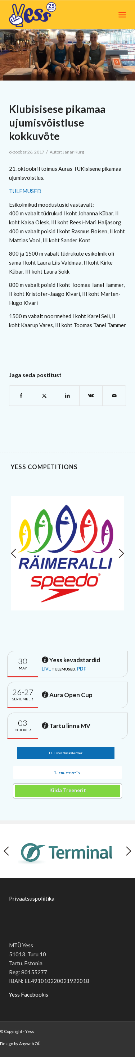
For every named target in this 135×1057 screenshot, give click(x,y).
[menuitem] (122, 14)
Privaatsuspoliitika (31, 898)
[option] (67, 553)
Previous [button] (13, 553)
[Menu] (122, 14)
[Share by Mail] (114, 396)
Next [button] (121, 553)
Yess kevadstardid (74, 660)
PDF (81, 669)
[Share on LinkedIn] (67, 396)
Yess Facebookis (28, 994)
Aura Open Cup (70, 695)
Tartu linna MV (69, 725)
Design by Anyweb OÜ (20, 1043)
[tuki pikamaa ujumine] (67, 55)
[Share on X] (44, 396)
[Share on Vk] (91, 396)
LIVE (46, 669)
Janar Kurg (73, 152)
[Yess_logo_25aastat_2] (46, 14)
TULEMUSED (25, 191)
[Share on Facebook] (21, 396)
